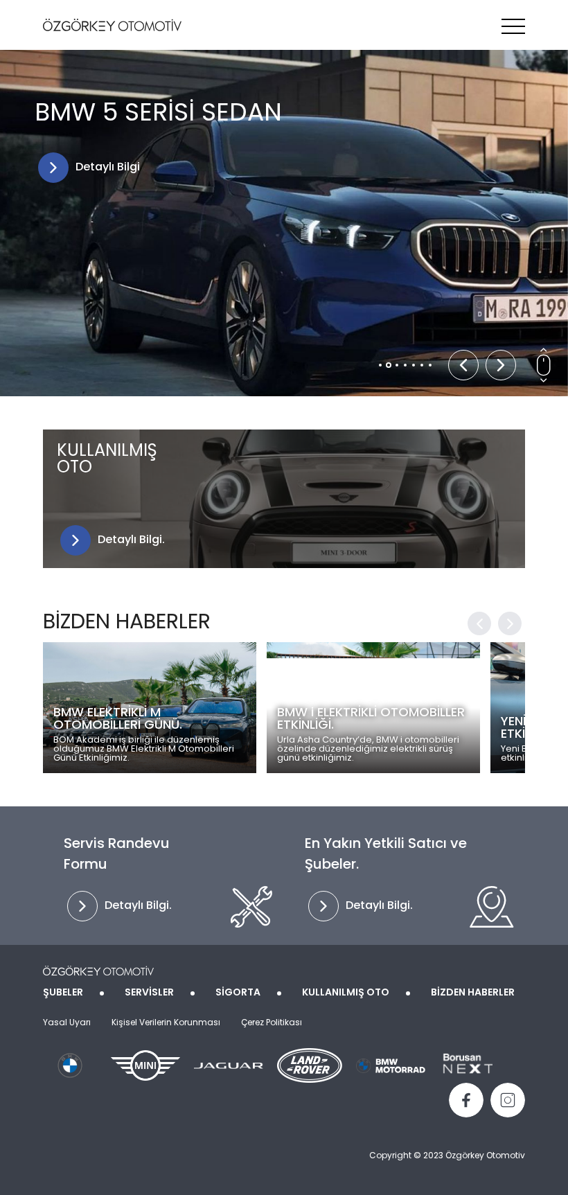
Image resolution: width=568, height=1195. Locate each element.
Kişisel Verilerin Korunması (166, 1023)
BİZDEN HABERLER (473, 993)
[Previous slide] (463, 365)
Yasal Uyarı (67, 1023)
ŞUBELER (63, 993)
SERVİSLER (149, 993)
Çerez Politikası (271, 1023)
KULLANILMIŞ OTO (345, 993)
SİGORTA (237, 993)
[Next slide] (501, 365)
